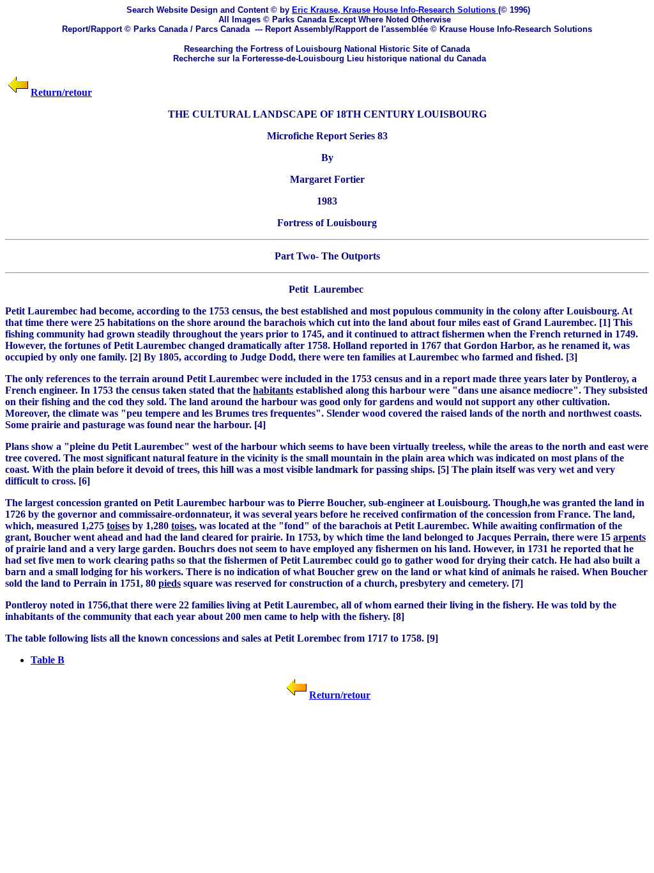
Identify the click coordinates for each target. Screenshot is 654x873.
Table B (48, 659)
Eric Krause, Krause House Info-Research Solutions (395, 10)
